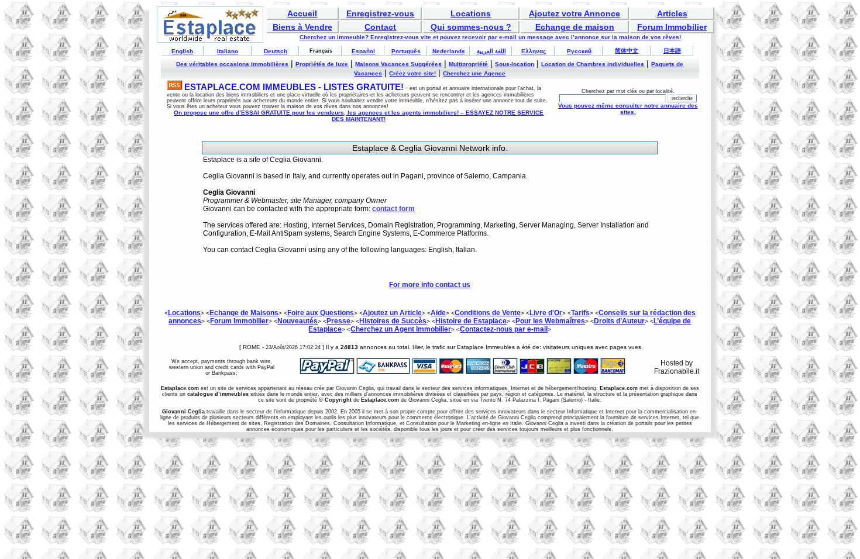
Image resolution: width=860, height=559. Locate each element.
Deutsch (275, 51)
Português (406, 51)
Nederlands (448, 51)
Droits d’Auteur (619, 321)
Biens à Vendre (302, 27)
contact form (393, 209)
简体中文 (626, 50)
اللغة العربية (491, 51)
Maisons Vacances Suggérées (398, 64)
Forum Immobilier (672, 27)
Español (363, 51)
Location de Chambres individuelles (592, 64)
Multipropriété (468, 64)
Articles (672, 13)
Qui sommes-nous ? (471, 27)
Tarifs (580, 313)
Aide (438, 313)
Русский (579, 51)
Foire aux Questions (320, 313)
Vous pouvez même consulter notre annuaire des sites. (628, 108)
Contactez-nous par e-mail (504, 329)
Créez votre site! (412, 73)
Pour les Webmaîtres (550, 321)
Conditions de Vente (488, 313)
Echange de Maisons (243, 313)
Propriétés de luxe (321, 64)
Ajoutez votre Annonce (574, 13)
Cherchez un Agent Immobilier (400, 329)
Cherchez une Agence (474, 73)
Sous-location (514, 64)
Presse (338, 321)
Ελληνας (533, 51)
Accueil (302, 13)
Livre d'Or (545, 313)
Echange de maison (574, 27)
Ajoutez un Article (392, 313)
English (182, 51)
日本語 (672, 50)
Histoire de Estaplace (471, 321)
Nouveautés (297, 321)
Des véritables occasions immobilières (232, 64)
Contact (380, 27)
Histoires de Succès (392, 321)
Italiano (227, 51)
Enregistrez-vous (380, 13)
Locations (470, 13)
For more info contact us (429, 285)
